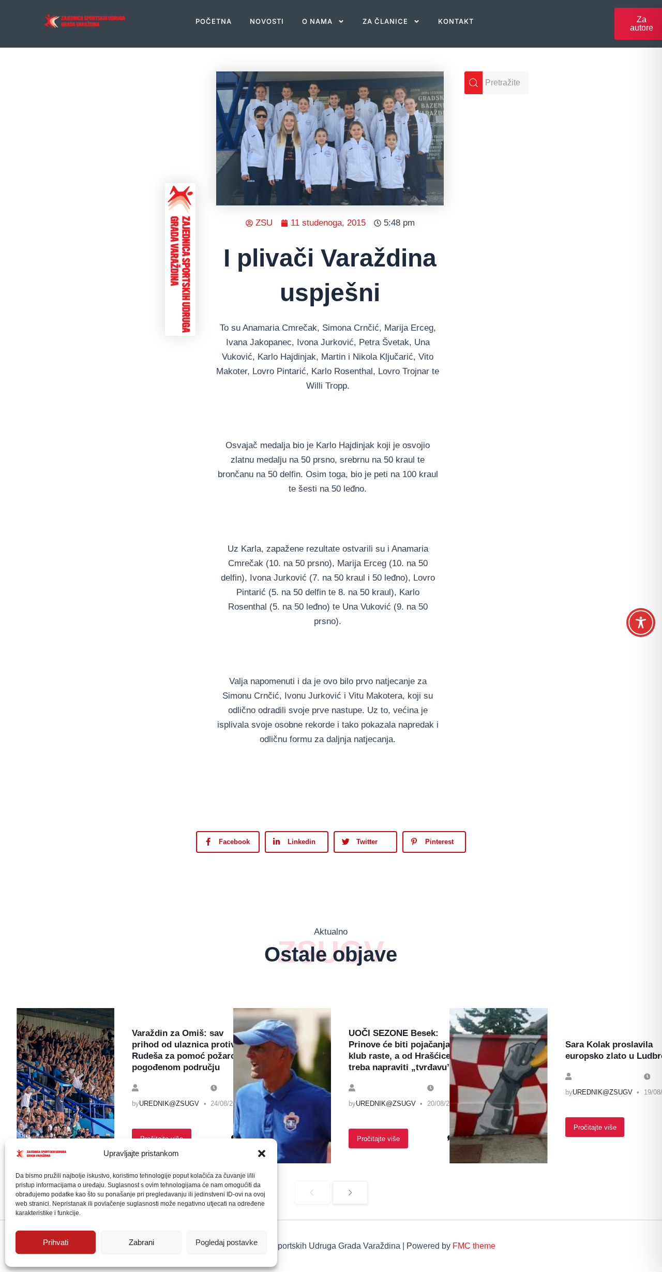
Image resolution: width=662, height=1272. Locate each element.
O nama (317, 21)
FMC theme (474, 1245)
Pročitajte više (378, 1139)
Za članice (385, 21)
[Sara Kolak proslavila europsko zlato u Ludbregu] (498, 1085)
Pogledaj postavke (226, 1242)
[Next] (350, 1192)
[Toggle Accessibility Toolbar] (640, 622)
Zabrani (141, 1242)
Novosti (267, 21)
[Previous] (312, 1192)
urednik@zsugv (169, 1103)
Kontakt (456, 21)
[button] (262, 1153)
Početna (213, 21)
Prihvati (55, 1242)
